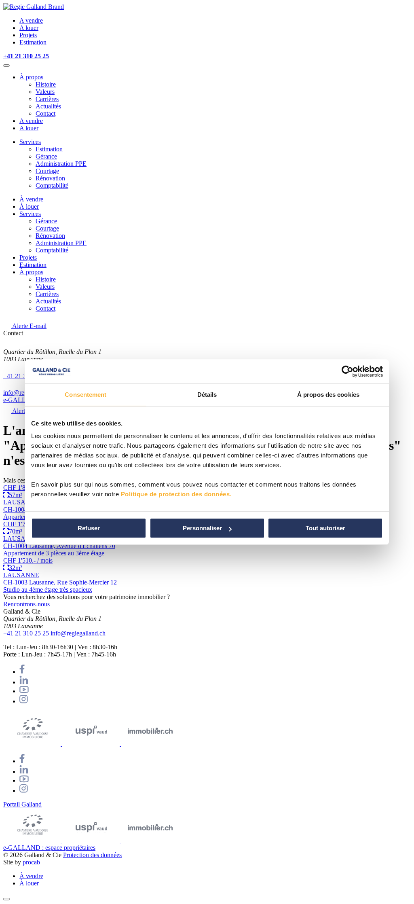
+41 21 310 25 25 (26, 633)
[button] (6, 65)
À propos (31, 77)
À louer (29, 206)
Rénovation (50, 178)
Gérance (46, 156)
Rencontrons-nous (26, 604)
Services (30, 141)
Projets (28, 35)
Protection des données (92, 854)
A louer (28, 27)
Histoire (46, 84)
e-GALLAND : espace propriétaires (49, 847)
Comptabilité (52, 185)
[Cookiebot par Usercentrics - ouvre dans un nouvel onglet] (347, 371)
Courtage (47, 170)
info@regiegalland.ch (78, 633)
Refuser (89, 528)
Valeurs (45, 91)
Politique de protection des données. (176, 494)
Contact (45, 113)
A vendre (31, 20)
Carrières (47, 98)
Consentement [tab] (85, 394)
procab (31, 862)
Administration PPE (61, 163)
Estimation (32, 42)
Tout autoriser (325, 528)
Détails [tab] (207, 394)
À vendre (31, 199)
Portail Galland (22, 804)
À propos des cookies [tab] (328, 394)
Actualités (48, 106)
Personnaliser (202, 528)
